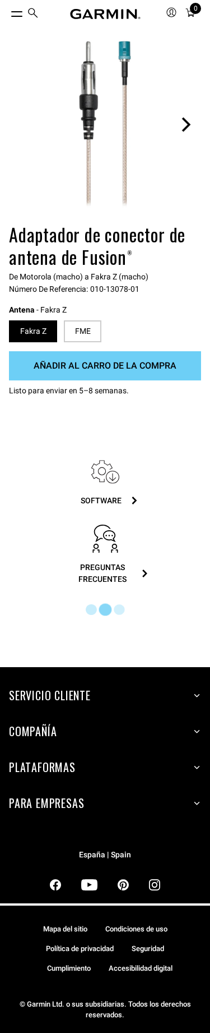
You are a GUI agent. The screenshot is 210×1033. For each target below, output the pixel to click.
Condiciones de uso (136, 929)
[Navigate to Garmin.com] (105, 14)
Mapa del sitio (65, 929)
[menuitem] (33, 14)
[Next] (186, 124)
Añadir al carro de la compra (105, 365)
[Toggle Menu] (6, 11)
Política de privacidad (80, 948)
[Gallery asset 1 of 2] (105, 124)
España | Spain (105, 855)
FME (83, 331)
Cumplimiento (69, 968)
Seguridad (148, 948)
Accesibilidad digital (140, 968)
